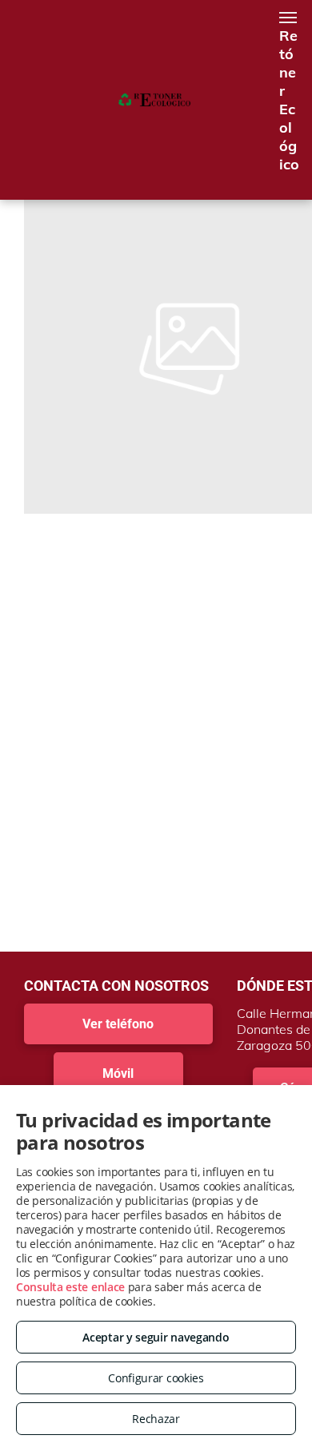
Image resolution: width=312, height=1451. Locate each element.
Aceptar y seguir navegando (155, 1337)
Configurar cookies (156, 1377)
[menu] (288, 18)
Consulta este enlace (70, 1286)
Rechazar (156, 1418)
